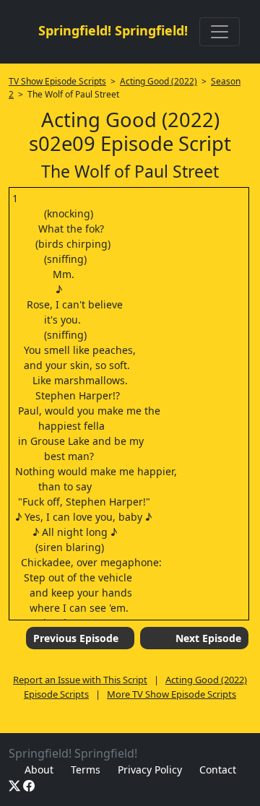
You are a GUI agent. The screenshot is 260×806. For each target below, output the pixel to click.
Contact (217, 769)
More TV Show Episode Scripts (171, 694)
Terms (85, 769)
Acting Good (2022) (158, 81)
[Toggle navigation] (219, 31)
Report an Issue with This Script (80, 679)
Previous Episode (75, 638)
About (39, 769)
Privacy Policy (150, 769)
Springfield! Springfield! (113, 30)
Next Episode (208, 638)
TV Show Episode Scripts (57, 81)
